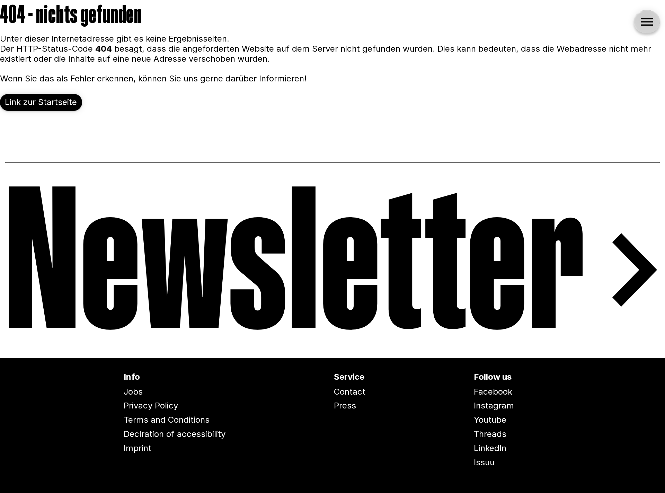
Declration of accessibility (174, 434)
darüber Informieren (264, 78)
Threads (490, 434)
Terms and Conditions (167, 420)
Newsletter (295, 270)
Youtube (490, 420)
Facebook (493, 392)
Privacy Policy (151, 405)
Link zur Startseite (41, 102)
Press (345, 405)
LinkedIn (490, 448)
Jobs (133, 392)
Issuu (484, 462)
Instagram (494, 405)
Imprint (137, 448)
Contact (349, 392)
